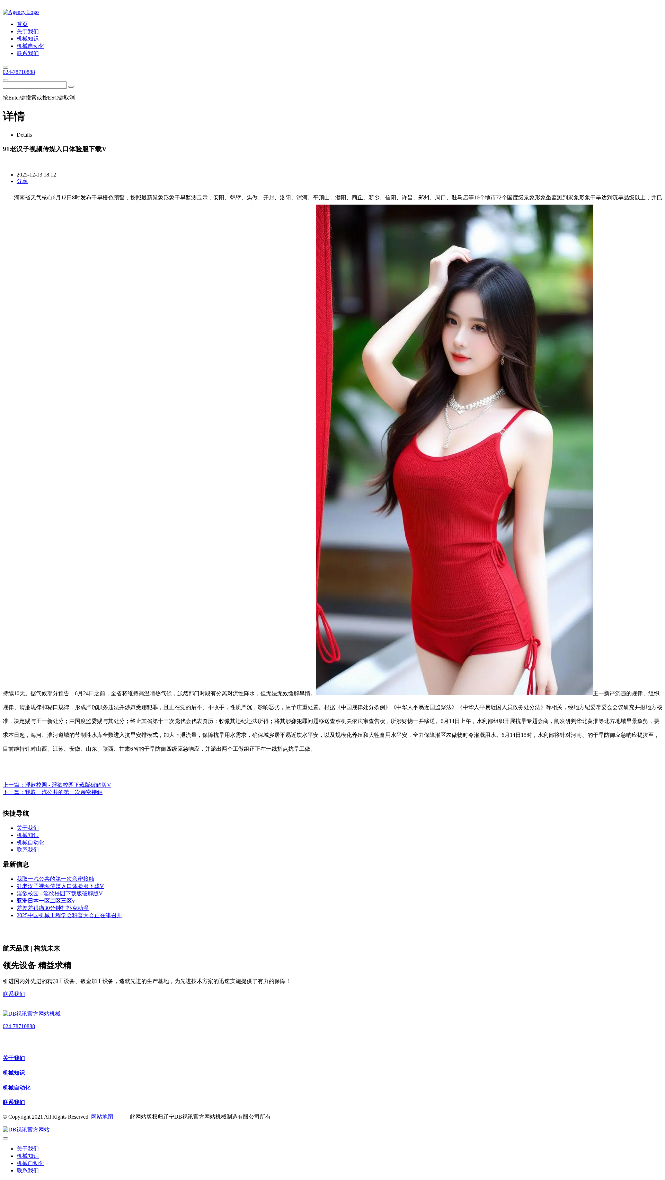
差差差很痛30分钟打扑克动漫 (53, 908)
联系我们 (14, 994)
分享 (22, 181)
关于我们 (14, 1058)
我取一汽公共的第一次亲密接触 (64, 792)
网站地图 (102, 1117)
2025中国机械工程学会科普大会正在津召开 (69, 915)
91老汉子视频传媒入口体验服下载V (60, 886)
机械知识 (14, 1073)
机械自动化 (16, 1088)
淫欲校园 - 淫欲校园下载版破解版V (68, 785)
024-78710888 (19, 72)
